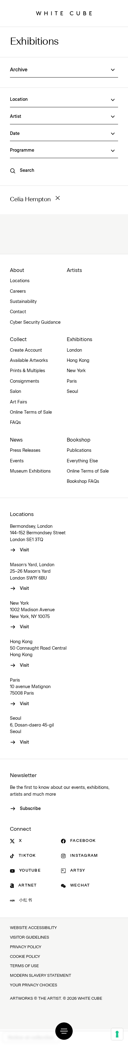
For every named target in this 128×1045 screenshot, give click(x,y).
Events (17, 461)
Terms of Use (24, 966)
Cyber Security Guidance (35, 322)
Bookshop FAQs (83, 481)
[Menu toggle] (64, 1031)
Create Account (26, 350)
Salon (15, 391)
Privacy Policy (25, 947)
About (17, 270)
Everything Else (82, 461)
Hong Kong (78, 360)
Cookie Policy (25, 957)
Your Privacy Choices (33, 985)
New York (76, 371)
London (74, 350)
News (16, 440)
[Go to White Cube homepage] (64, 13)
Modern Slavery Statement (40, 976)
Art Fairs (18, 402)
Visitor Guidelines (29, 938)
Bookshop (78, 440)
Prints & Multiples (27, 371)
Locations (20, 281)
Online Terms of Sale (31, 412)
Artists (74, 270)
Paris (72, 381)
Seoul (72, 391)
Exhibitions (34, 42)
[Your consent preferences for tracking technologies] (117, 1034)
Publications (79, 450)
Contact (18, 312)
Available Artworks (29, 360)
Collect (18, 339)
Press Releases (25, 450)
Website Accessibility (33, 928)
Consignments (24, 381)
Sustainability (23, 302)
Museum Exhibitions (30, 471)
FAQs (15, 422)
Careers (18, 291)
